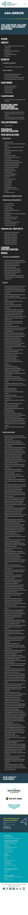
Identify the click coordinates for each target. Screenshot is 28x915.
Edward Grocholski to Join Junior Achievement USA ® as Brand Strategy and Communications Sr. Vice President (15, 694)
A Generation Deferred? (10, 358)
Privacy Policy (8, 52)
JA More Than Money (10, 175)
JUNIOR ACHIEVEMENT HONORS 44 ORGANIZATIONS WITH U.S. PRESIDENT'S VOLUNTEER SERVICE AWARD (15, 553)
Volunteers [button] (7, 835)
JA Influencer (8, 220)
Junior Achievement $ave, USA (12, 222)
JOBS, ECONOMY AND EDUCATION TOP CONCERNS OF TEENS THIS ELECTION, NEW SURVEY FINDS (15, 732)
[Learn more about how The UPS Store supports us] (14, 799)
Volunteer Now (8, 125)
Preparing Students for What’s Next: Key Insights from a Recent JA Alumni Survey (15, 297)
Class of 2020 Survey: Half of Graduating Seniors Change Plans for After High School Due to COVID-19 (15, 437)
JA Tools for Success (9, 192)
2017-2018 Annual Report (11, 240)
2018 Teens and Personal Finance (13, 270)
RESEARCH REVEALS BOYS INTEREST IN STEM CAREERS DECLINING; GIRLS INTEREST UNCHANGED (15, 652)
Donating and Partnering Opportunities (9, 106)
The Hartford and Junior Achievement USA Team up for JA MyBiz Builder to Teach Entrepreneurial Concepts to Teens (15, 509)
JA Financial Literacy (10, 168)
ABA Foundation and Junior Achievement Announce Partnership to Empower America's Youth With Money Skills (15, 454)
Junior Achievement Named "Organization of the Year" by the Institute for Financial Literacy (15, 561)
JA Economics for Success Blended (13, 162)
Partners (6, 82)
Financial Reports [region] (8, 852)
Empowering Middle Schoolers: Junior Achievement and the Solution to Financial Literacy (15, 385)
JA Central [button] (17, 885)
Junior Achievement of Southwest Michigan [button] (13, 877)
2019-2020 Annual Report (11, 237)
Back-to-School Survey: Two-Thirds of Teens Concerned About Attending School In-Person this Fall (15, 504)
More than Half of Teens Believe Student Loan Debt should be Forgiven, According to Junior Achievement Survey (15, 622)
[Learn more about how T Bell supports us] (14, 792)
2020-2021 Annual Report (11, 235)
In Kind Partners (9, 89)
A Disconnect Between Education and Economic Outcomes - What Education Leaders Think (14, 277)
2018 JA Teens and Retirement (12, 265)
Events (5, 59)
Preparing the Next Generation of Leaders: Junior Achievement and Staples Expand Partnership (15, 291)
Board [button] (5, 858)
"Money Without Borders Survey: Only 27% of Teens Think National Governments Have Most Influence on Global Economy (15, 486)
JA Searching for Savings (11, 218)
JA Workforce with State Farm (12, 326)
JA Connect (7, 212)
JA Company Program (10, 155)
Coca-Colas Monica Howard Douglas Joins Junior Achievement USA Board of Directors (15, 627)
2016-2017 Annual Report (11, 242)
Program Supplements (12, 200)
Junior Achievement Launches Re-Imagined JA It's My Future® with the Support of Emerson (14, 471)
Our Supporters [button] (8, 849)
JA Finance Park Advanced (11, 167)
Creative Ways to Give (10, 87)
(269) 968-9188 (7, 828)
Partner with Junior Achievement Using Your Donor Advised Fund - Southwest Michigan (14, 113)
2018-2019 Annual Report (11, 239)
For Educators (10, 134)
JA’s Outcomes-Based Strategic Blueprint (15, 294)
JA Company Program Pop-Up (12, 157)
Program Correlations (12, 196)
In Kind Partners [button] (8, 850)
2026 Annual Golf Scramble (11, 75)
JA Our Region (8, 184)
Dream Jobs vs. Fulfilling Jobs (12, 359)
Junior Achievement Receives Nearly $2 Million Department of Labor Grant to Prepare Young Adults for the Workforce (15, 526)
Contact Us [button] (6, 826)
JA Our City (7, 177)
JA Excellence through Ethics (12, 163)
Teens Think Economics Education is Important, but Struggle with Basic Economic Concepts (13, 576)
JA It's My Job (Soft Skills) (11, 173)
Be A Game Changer (10, 411)
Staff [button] (5, 857)
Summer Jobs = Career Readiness (13, 344)
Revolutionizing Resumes (11, 390)
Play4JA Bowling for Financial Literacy (14, 66)
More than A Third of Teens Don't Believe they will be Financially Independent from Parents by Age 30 (15, 494)
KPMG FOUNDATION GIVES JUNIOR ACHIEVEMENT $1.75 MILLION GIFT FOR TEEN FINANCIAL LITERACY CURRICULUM (15, 712)
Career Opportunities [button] (9, 865)
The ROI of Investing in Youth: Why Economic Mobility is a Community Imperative (13, 306)
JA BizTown (7, 153)
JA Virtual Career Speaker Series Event (14, 79)
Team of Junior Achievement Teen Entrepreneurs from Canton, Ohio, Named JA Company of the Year (15, 603)
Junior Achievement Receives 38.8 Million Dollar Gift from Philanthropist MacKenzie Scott (15, 481)
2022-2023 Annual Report (11, 234)
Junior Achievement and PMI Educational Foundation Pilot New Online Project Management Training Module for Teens (15, 449)
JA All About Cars (9, 142)
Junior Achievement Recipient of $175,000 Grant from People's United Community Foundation (15, 665)
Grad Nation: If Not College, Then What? (14, 343)
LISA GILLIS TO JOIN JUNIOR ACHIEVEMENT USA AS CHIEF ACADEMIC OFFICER (15, 737)
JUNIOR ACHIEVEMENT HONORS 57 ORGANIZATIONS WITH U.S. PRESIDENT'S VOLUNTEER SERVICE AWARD (15, 657)
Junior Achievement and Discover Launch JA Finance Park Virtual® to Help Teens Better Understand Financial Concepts (15, 499)
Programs (7, 138)
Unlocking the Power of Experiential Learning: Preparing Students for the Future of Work (14, 323)
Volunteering (9, 122)
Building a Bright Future (10, 388)
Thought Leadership (11, 257)
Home (4, 39)
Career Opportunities (9, 248)
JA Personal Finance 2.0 (10, 187)
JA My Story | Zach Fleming (11, 406)
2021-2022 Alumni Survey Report (13, 272)
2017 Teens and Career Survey (12, 263)
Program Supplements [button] (10, 842)
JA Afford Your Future (10, 225)
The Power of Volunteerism (11, 366)
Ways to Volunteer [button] (9, 837)
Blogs (5, 282)
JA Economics (8, 158)
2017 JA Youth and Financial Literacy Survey (15, 262)
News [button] (5, 866)
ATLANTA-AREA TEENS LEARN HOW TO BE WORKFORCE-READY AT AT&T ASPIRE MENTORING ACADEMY (15, 544)
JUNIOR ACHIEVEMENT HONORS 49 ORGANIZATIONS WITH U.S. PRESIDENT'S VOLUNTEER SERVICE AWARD (15, 521)
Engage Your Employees (11, 86)
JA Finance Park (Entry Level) (12, 165)
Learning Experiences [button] (10, 868)
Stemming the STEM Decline (12, 356)
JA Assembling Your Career (11, 217)
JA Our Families (8, 180)
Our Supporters (8, 91)
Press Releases (9, 432)
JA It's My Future (9, 172)
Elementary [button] (7, 870)
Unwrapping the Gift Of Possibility (13, 368)
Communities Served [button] (9, 860)
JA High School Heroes (10, 170)
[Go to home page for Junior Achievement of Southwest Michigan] (9, 4)
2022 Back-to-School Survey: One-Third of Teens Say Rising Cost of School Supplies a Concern (15, 423)
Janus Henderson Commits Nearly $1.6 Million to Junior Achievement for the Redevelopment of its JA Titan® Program (15, 611)
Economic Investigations (11, 223)
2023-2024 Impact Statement (12, 232)
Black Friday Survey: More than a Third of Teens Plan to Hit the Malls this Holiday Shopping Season (15, 571)
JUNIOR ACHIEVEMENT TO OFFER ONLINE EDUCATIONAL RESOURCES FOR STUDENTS (15, 752)
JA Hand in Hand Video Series (12, 210)
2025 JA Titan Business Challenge (13, 74)
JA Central (7, 49)
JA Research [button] (7, 862)
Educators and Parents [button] (11, 840)
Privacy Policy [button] (16, 884)
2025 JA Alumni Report (10, 273)
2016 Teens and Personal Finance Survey (15, 260)
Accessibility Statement (10, 54)
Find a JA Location (9, 880)
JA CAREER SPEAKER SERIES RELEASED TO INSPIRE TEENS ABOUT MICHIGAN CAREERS (15, 761)
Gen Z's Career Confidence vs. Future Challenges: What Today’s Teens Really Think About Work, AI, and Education (14, 311)
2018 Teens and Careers (10, 267)
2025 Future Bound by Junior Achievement (15, 328)
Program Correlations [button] (9, 843)
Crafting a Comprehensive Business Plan (14, 369)
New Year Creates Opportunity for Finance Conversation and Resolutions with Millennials (15, 689)
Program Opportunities (9, 130)
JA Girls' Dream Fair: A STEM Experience (14, 77)
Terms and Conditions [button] (7, 884)
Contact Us (7, 56)
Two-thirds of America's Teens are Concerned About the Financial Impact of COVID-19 (15, 536)
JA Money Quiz (8, 207)
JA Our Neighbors (9, 203)
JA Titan (6, 190)
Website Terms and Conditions (12, 50)
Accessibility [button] (23, 884)
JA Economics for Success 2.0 (12, 160)
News (4, 253)
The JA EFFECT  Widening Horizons (13, 413)
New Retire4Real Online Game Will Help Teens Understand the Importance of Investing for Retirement (15, 531)
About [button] (6, 854)
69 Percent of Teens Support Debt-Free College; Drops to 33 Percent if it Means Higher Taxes (14, 466)
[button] (4, 888)
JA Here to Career (9, 208)
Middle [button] (6, 871)
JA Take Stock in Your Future (12, 189)
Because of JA (8, 364)
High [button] (5, 873)
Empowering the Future (11, 395)
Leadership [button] (7, 855)
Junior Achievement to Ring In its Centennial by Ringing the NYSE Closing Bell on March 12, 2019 (14, 476)
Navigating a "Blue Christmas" (12, 371)
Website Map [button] (11, 885)
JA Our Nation (8, 182)
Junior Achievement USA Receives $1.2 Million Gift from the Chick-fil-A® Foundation (14, 595)
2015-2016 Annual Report (11, 244)
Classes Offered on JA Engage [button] (12, 838)
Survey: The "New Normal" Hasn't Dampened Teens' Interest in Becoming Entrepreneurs (14, 566)
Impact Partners (9, 92)
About (5, 42)
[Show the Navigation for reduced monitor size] (25, 4)
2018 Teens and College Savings (12, 268)
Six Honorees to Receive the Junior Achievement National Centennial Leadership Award (13, 616)
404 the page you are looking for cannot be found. (13, 27)
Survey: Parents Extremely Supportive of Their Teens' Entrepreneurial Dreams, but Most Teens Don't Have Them (15, 670)
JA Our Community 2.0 (10, 179)
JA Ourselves (8, 185)
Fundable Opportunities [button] (10, 847)
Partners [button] (6, 845)
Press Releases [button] (8, 863)
